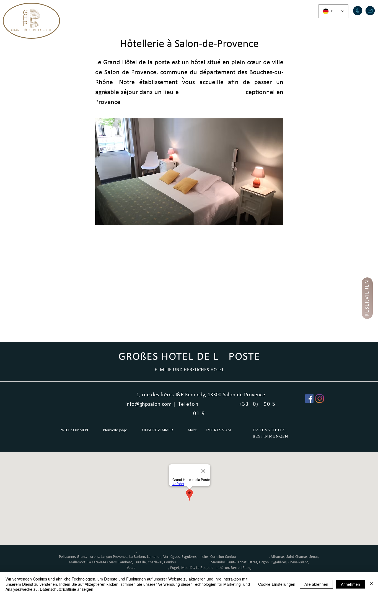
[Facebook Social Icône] (309, 398)
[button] (160, 10)
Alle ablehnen (316, 584)
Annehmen (350, 584)
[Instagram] (319, 398)
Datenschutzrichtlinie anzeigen (66, 589)
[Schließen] (371, 584)
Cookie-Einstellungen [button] (276, 584)
